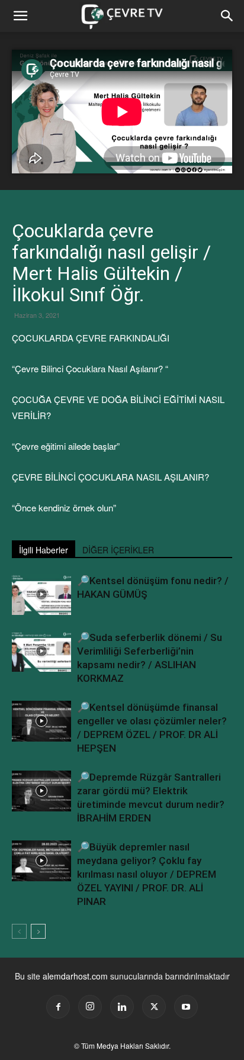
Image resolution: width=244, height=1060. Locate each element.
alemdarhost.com (75, 976)
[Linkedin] (122, 1007)
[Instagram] (90, 1007)
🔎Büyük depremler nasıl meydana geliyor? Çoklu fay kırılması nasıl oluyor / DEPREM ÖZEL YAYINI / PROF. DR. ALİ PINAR (146, 874)
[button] (227, 16)
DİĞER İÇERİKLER (118, 550)
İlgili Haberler (43, 550)
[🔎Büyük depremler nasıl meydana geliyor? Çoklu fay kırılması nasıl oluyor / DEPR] (41, 860)
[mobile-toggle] (20, 16)
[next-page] (38, 931)
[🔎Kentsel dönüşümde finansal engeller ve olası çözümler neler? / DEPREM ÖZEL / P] (41, 721)
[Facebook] (58, 1007)
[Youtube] (186, 1007)
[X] (154, 1007)
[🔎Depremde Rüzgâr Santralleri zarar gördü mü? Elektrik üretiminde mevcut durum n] (41, 791)
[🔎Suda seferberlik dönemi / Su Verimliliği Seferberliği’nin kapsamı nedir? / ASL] (41, 651)
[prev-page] (19, 931)
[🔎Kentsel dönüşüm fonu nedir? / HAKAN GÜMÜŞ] (41, 594)
